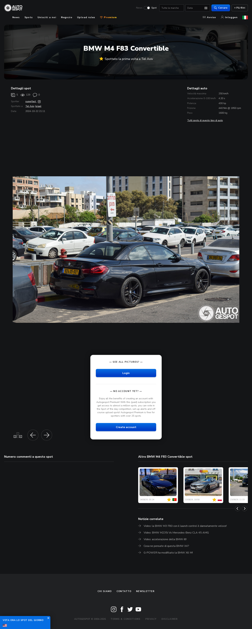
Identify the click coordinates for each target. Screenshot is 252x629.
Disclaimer (169, 619)
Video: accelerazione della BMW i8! (165, 539)
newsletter (145, 591)
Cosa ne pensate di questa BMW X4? (166, 546)
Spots (29, 17)
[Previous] (237, 508)
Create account (126, 427)
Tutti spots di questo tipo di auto (205, 120)
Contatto (124, 591)
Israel (38, 106)
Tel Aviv (29, 106)
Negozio (66, 17)
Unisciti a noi (47, 17)
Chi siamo (105, 591)
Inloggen (231, 17)
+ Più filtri (239, 7)
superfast (31, 101)
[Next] (244, 508)
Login (126, 373)
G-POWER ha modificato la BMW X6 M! (168, 553)
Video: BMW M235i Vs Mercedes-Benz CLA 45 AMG (176, 533)
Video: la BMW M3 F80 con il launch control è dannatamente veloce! (185, 526)
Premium (110, 17)
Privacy (151, 619)
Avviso (211, 17)
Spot (154, 8)
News (139, 8)
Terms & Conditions (125, 619)
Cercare (222, 7)
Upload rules (86, 17)
